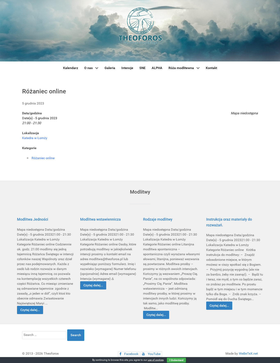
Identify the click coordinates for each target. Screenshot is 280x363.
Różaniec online (43, 158)
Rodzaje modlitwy (157, 219)
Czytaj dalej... (30, 310)
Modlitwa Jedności (32, 219)
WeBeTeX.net (248, 353)
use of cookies (156, 359)
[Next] (255, 266)
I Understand (176, 360)
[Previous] (24, 266)
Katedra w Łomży (34, 138)
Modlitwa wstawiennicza (100, 219)
